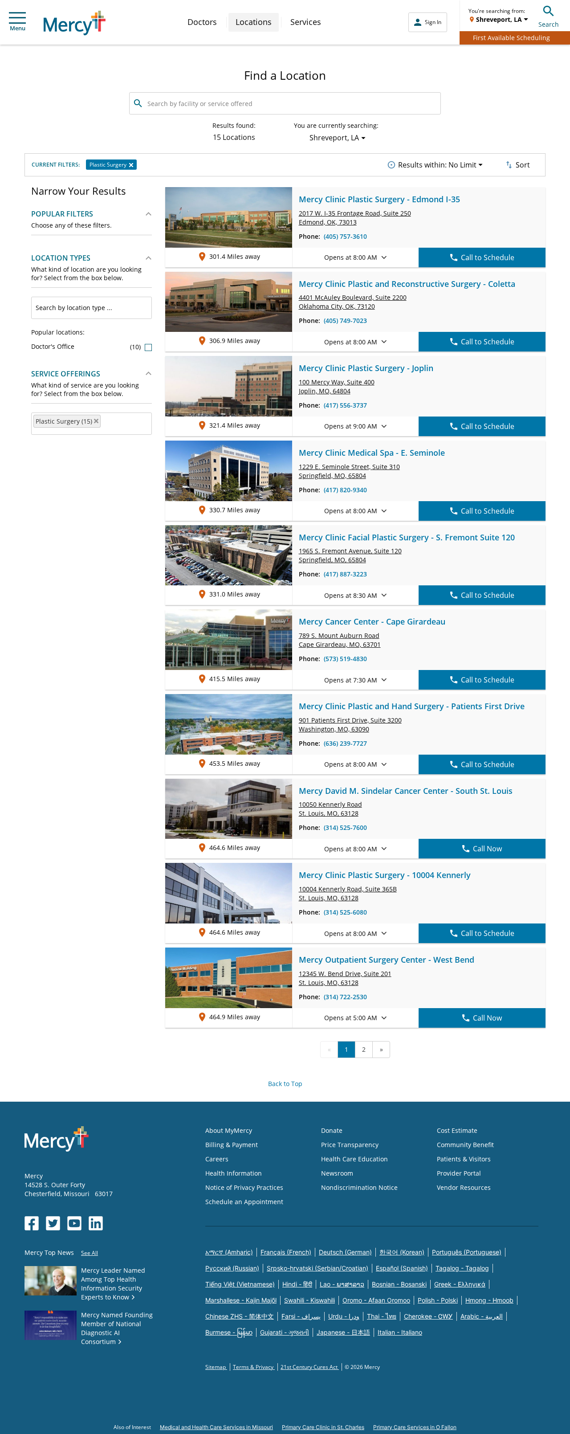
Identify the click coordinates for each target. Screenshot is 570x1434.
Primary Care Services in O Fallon (414, 1427)
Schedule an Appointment (244, 1201)
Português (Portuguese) (466, 1252)
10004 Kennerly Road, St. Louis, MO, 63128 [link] (348, 893)
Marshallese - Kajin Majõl (241, 1300)
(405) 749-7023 (345, 320)
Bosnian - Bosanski (399, 1284)
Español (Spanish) (402, 1268)
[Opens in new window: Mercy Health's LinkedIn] (96, 1223)
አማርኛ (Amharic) (229, 1252)
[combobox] (91, 308)
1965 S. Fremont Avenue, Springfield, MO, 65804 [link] (350, 555)
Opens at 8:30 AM (350, 595)
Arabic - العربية (481, 1316)
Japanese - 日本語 (343, 1332)
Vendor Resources (464, 1187)
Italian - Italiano (400, 1332)
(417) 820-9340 (345, 490)
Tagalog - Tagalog (462, 1268)
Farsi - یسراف (301, 1316)
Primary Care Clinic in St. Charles (323, 1427)
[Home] (75, 23)
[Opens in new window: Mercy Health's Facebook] (31, 1223)
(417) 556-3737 (345, 405)
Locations (254, 21)
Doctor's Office (86, 346)
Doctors (202, 21)
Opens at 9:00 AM (350, 426)
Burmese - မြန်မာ (228, 1332)
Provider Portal (459, 1173)
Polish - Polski (438, 1300)
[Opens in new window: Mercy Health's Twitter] (53, 1223)
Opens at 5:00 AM (350, 1017)
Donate (331, 1130)
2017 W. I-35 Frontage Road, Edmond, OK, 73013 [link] (355, 217)
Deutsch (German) (345, 1252)
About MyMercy (228, 1130)
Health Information (233, 1173)
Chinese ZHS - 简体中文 (239, 1316)
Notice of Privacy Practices (244, 1187)
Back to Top (285, 1083)
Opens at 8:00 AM (350, 257)
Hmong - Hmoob (489, 1300)
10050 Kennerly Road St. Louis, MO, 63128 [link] (330, 808)
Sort (523, 165)
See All (89, 1253)
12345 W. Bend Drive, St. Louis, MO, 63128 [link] (345, 978)
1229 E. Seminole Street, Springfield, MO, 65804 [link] (349, 471)
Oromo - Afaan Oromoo (376, 1300)
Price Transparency (350, 1144)
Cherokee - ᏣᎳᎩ (428, 1316)
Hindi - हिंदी (297, 1284)
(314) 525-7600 (345, 827)
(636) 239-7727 (345, 743)
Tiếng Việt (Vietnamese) (240, 1284)
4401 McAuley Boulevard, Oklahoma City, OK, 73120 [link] (353, 301)
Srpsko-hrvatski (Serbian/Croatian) (317, 1268)
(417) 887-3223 (345, 574)
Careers (216, 1159)
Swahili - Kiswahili (309, 1300)
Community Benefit (465, 1144)
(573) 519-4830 (345, 658)
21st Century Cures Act (310, 1367)
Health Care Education (354, 1159)
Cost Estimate (457, 1130)
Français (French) (286, 1252)
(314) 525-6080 (345, 912)
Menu (17, 28)
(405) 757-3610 (345, 236)
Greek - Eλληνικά (459, 1284)
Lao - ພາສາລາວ (342, 1284)
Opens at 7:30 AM (350, 680)
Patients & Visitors (464, 1159)
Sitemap (216, 1367)
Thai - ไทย (381, 1316)
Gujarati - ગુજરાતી (284, 1332)
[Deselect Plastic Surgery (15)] (96, 421)
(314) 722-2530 (345, 997)
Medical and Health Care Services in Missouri (216, 1427)
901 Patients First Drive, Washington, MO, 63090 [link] (350, 724)
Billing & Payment (231, 1144)
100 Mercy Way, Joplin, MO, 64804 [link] (337, 386)
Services (305, 21)
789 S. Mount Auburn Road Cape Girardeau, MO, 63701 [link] (340, 640)
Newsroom (337, 1173)
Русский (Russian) (232, 1268)
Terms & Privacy (254, 1367)
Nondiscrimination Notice (359, 1187)
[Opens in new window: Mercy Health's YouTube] (74, 1223)
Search (548, 24)
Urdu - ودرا (343, 1316)
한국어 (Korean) (401, 1252)
